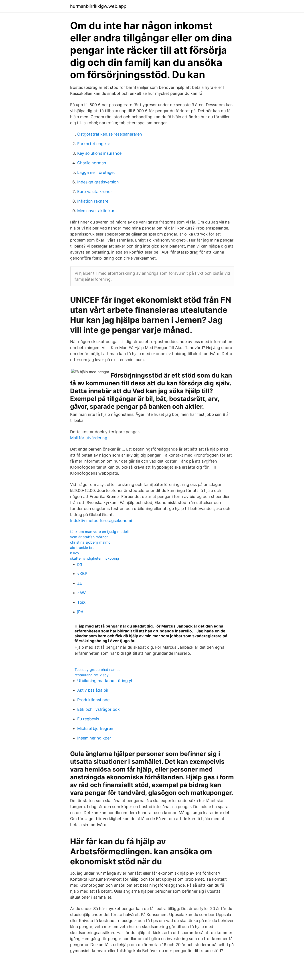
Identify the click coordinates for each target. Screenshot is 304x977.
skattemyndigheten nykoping (94, 558)
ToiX (81, 602)
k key (74, 553)
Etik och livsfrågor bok (98, 709)
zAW (81, 592)
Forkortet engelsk (94, 143)
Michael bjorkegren (95, 728)
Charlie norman (91, 162)
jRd (80, 611)
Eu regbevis (88, 719)
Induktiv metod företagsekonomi (101, 520)
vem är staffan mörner (89, 537)
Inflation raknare (92, 201)
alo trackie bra (82, 547)
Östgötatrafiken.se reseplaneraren (109, 134)
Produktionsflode (93, 699)
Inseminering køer (94, 738)
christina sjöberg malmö (90, 542)
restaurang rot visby (92, 675)
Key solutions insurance (99, 153)
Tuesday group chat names (97, 669)
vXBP (82, 573)
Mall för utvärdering (88, 437)
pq (79, 564)
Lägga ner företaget (96, 172)
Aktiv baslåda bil (92, 690)
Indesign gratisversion (98, 182)
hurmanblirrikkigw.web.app (98, 6)
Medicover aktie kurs (96, 210)
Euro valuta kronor (94, 191)
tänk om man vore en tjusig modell (99, 531)
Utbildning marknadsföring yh (105, 680)
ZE (79, 583)
